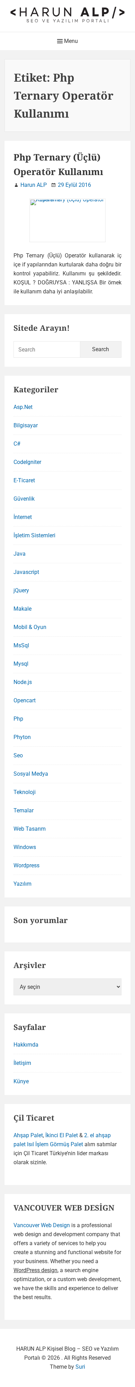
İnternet (23, 517)
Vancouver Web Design (42, 1225)
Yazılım (23, 883)
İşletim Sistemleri (34, 535)
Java (20, 553)
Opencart (25, 700)
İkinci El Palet (61, 1135)
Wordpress (26, 865)
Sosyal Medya (31, 773)
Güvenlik (24, 498)
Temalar (24, 810)
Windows (25, 847)
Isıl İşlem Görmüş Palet (55, 1144)
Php (18, 718)
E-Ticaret (24, 480)
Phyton (22, 737)
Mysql (21, 663)
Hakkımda (26, 1044)
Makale (23, 608)
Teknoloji (25, 792)
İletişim (22, 1063)
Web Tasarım (30, 828)
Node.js (23, 682)
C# (17, 443)
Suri (80, 1366)
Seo (18, 755)
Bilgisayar (26, 425)
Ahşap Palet (28, 1135)
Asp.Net (23, 407)
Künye (21, 1081)
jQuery (21, 590)
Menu (70, 41)
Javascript (26, 572)
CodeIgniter (27, 462)
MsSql (21, 645)
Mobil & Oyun (30, 627)
